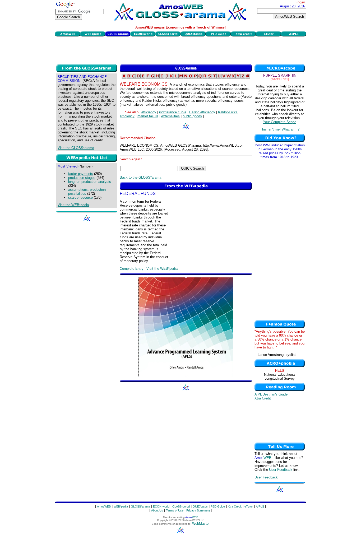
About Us (157, 510)
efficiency (148, 112)
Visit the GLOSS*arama (76, 148)
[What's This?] (280, 79)
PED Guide (218, 506)
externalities (170, 116)
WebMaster (201, 523)
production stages (81, 178)
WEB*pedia (121, 506)
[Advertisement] (180, 50)
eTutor (248, 506)
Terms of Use (174, 510)
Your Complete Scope (279, 122)
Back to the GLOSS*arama (140, 177)
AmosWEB (104, 506)
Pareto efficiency (202, 112)
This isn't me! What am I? (279, 129)
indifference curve (172, 112)
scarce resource (80, 197)
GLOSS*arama (140, 506)
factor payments (80, 174)
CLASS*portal (181, 506)
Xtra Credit (262, 398)
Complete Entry (132, 269)
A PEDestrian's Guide (271, 394)
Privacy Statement (198, 510)
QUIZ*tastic (200, 506)
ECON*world (161, 506)
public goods (192, 116)
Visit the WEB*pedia (73, 205)
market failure (147, 116)
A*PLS (260, 506)
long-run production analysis (89, 182)
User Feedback (280, 470)
